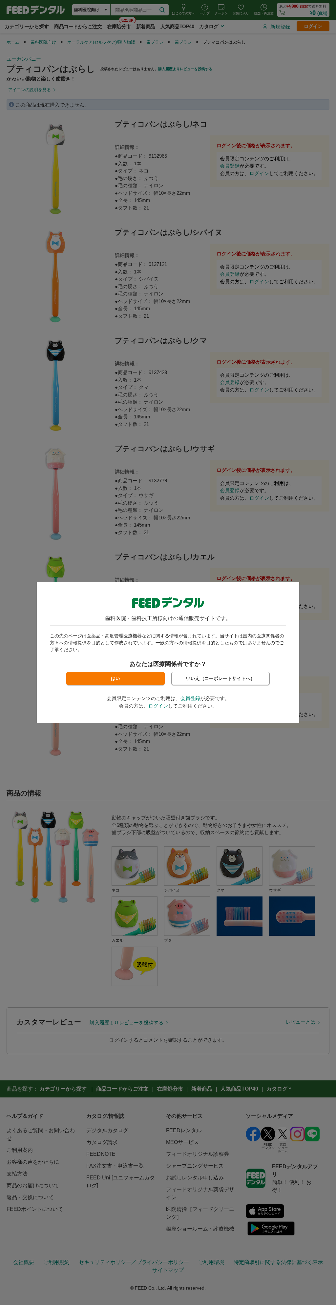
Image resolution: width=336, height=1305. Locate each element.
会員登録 (190, 698)
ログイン (158, 706)
